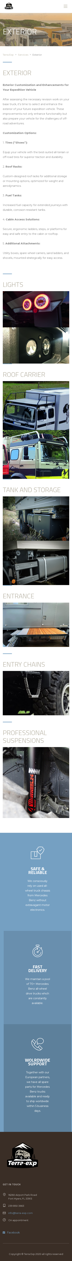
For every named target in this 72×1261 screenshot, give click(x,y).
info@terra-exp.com (20, 1212)
